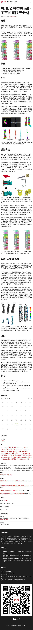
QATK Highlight (9, 452)
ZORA (2, 455)
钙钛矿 (20, 459)
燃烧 (29, 457)
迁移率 (17, 459)
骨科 (27, 459)
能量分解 (6, 459)
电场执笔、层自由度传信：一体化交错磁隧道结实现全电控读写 (13, 481)
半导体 (20, 455)
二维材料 (6, 455)
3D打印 (2, 448)
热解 (26, 457)
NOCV (28, 450)
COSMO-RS (5, 450)
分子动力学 (14, 456)
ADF (10, 447)
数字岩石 (15, 457)
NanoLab (23, 450)
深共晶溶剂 (19, 457)
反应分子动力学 (25, 455)
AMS (14, 447)
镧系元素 (24, 459)
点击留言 (6, 500)
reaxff (3, 453)
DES (9, 450)
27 (16, 424)
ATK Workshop (20, 448)
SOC (18, 454)
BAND (25, 448)
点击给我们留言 (7, 571)
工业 (8, 457)
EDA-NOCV (18, 450)
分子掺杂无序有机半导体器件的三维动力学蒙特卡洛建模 (12, 493)
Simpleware (12, 453)
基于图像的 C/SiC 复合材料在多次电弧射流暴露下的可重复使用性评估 (14, 485)
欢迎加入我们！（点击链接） (6, 474)
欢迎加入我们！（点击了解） (16, 543)
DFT (12, 449)
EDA (15, 450)
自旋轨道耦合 (11, 459)
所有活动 (3, 441)
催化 (9, 455)
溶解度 (23, 457)
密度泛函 (5, 457)
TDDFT (28, 454)
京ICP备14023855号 (21, 625)
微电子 (11, 457)
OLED (2, 452)
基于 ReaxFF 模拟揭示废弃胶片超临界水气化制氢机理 (11, 490)
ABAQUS (6, 448)
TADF (24, 454)
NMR (26, 450)
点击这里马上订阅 (4, 519)
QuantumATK (21, 451)
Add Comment (13, 16)
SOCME (21, 454)
